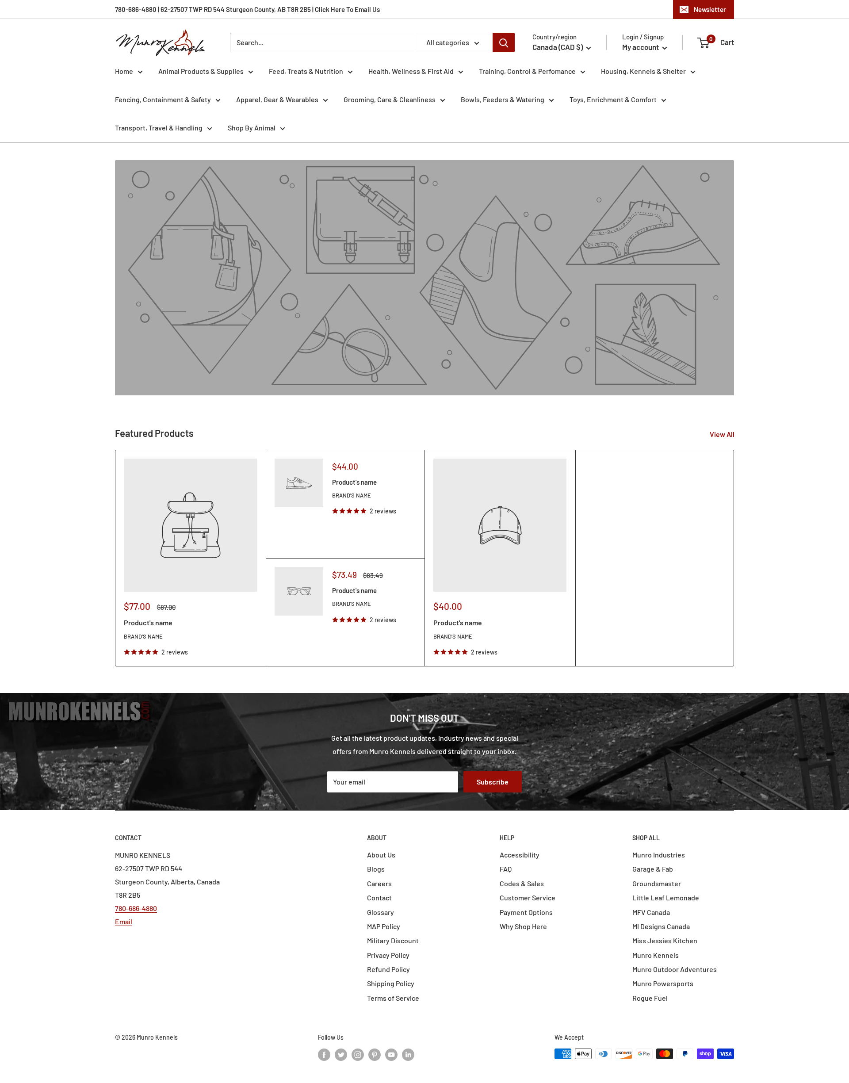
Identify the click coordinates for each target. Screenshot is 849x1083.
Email (123, 921)
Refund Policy (388, 969)
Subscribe (493, 781)
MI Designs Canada (661, 926)
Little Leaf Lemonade (665, 897)
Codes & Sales (522, 883)
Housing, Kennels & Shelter (643, 71)
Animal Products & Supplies (201, 71)
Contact (379, 897)
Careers (379, 883)
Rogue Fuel (650, 998)
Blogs (376, 869)
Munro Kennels (655, 955)
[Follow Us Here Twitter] (341, 1055)
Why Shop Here (523, 926)
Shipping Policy (390, 983)
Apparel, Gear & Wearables (277, 99)
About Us (381, 854)
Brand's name (143, 636)
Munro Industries (658, 854)
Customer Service (527, 897)
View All (723, 434)
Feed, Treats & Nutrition (306, 71)
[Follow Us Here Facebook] (324, 1055)
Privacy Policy (388, 955)
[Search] (504, 42)
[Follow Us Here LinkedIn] (408, 1055)
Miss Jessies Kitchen (664, 940)
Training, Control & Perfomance (527, 71)
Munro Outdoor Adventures (674, 969)
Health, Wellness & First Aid (411, 71)
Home (124, 71)
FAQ (506, 869)
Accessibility (519, 854)
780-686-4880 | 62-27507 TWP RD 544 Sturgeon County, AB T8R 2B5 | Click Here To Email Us (247, 9)
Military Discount (393, 940)
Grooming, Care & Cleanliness (390, 99)
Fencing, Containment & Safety (163, 99)
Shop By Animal (251, 127)
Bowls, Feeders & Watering (502, 99)
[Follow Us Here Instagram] (358, 1055)
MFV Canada (651, 912)
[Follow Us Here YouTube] (391, 1055)
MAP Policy (383, 926)
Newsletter (710, 9)
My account (641, 46)
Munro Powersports (662, 983)
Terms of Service (393, 998)
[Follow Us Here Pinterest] (374, 1055)
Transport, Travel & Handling (159, 127)
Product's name (148, 622)
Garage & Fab (652, 869)
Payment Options (526, 912)
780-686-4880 (136, 908)
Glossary (380, 912)
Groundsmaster (656, 883)
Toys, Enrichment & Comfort (613, 99)
